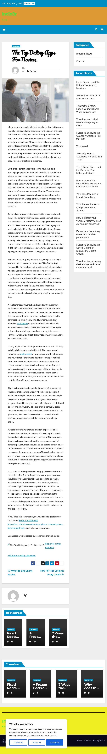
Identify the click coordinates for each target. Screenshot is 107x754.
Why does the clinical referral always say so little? (87, 122)
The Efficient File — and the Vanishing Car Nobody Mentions (88, 170)
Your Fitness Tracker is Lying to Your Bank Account (88, 207)
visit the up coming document (22, 555)
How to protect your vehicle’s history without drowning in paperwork (88, 221)
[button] (96, 29)
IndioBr (9, 14)
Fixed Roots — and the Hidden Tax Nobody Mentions (88, 85)
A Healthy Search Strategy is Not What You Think (89, 156)
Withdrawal (82, 146)
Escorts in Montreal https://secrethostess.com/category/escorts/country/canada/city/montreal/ (35, 524)
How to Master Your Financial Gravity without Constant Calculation (88, 183)
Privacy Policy (99, 740)
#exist (33, 71)
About (79, 740)
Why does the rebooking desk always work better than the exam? (88, 264)
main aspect (26, 354)
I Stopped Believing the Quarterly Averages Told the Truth (88, 136)
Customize (18, 742)
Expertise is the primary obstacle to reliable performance (88, 234)
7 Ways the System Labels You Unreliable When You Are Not (87, 109)
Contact (87, 740)
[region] (36, 733)
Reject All (37, 742)
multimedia (22, 323)
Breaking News (84, 54)
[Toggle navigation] (102, 29)
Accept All (54, 742)
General (16, 46)
